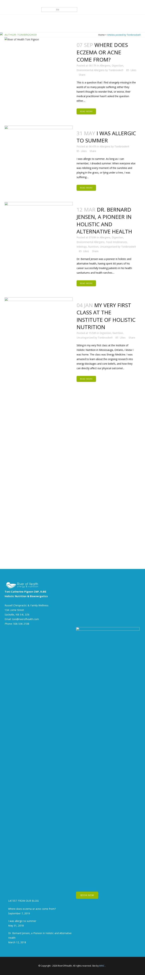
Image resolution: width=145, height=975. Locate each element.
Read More (86, 111)
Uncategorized (108, 246)
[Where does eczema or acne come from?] (38, 59)
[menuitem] (59, 9)
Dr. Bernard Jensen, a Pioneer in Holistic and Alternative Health (104, 220)
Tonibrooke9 (121, 146)
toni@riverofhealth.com (25, 619)
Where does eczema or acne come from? (32, 908)
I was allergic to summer (106, 137)
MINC (102, 965)
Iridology (82, 246)
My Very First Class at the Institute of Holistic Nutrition (106, 316)
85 (82, 151)
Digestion (117, 237)
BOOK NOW (87, 895)
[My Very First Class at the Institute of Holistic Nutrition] (38, 429)
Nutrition (93, 246)
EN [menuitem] (57, 9)
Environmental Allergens (91, 242)
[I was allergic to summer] (38, 135)
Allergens (105, 146)
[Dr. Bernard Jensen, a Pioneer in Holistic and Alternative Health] (38, 213)
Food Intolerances (116, 242)
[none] (59, 9)
